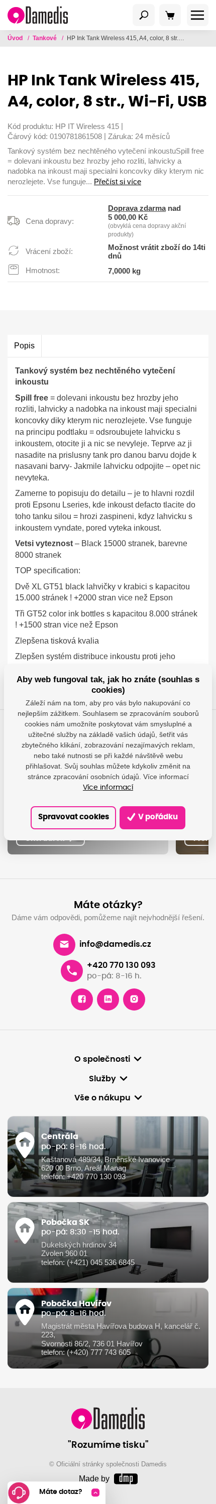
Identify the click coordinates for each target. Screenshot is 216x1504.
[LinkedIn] (108, 999)
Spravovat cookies (73, 817)
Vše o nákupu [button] (102, 1098)
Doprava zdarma (137, 208)
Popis (24, 345)
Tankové (45, 38)
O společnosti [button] (102, 1059)
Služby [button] (102, 1079)
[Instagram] (134, 999)
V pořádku (157, 817)
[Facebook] (82, 999)
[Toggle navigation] (144, 15)
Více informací (108, 787)
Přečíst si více (117, 182)
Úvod (16, 38)
